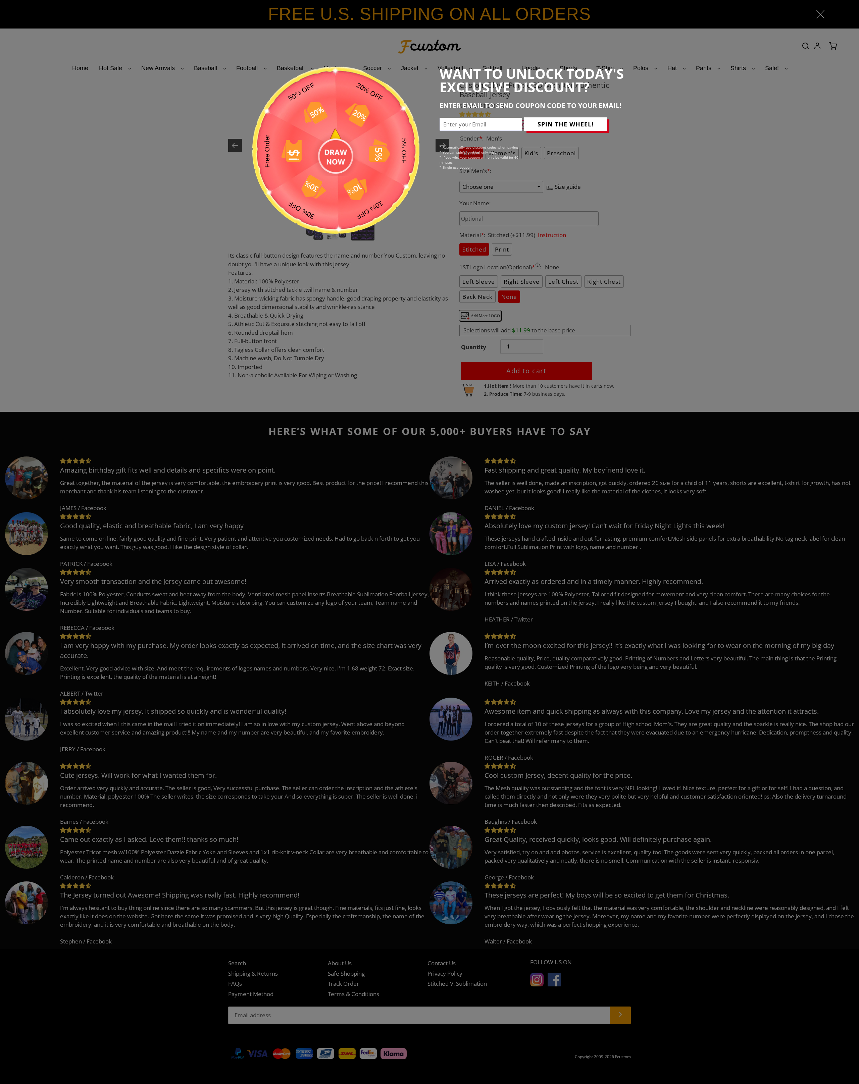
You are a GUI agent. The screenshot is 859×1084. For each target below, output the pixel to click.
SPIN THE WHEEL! (566, 124)
